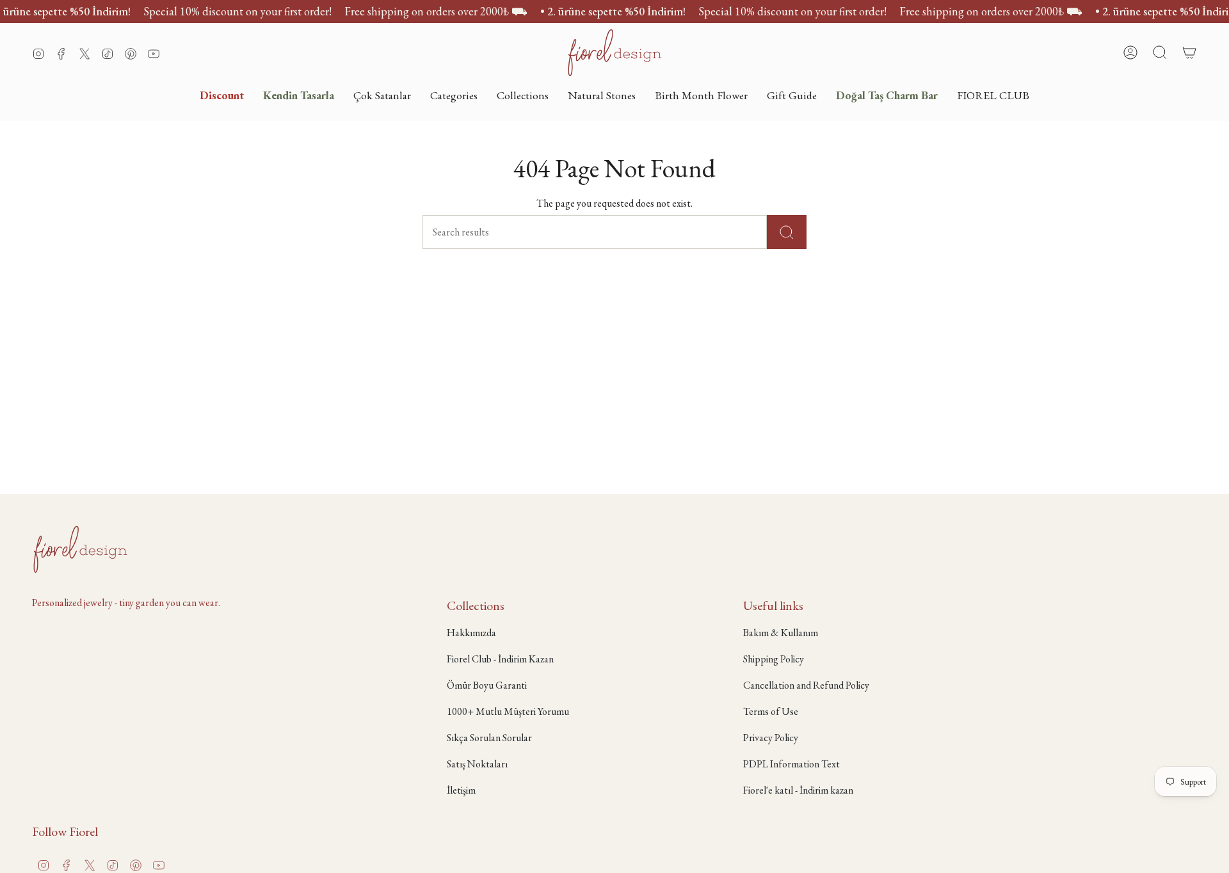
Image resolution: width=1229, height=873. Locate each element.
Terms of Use (770, 711)
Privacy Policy (770, 737)
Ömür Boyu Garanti (487, 685)
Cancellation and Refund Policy (806, 685)
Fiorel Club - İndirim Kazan (500, 659)
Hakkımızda (471, 632)
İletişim (461, 790)
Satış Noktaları (477, 764)
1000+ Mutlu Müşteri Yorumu (508, 711)
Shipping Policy (773, 659)
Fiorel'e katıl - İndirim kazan (798, 790)
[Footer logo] (80, 549)
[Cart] (1189, 52)
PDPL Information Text (791, 764)
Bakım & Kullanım (780, 632)
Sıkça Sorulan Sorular (489, 737)
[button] (454, 95)
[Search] (787, 232)
